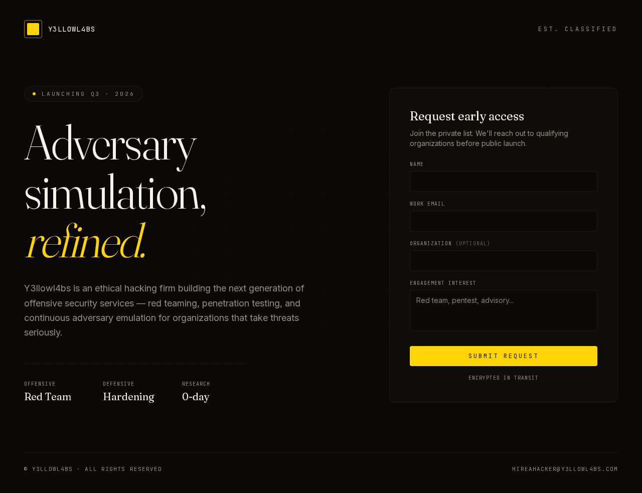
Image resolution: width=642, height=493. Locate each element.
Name (417, 164)
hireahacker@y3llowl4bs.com (565, 468)
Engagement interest (443, 283)
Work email (427, 204)
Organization (450, 243)
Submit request (503, 356)
